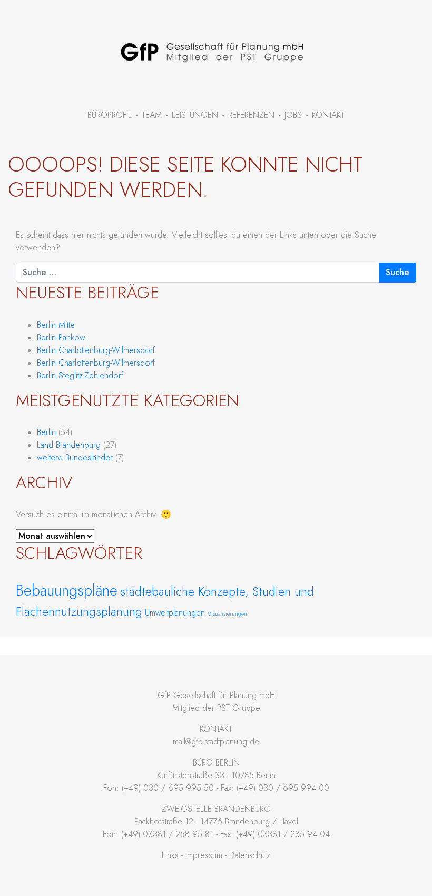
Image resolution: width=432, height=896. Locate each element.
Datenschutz (249, 855)
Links (170, 855)
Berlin (46, 432)
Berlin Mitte (56, 325)
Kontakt (328, 115)
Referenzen (251, 115)
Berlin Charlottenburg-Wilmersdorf (96, 350)
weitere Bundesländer (75, 458)
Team (152, 115)
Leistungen (195, 115)
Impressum (203, 855)
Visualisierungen (227, 614)
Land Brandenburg (69, 445)
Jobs (293, 115)
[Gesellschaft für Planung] (212, 52)
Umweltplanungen (175, 613)
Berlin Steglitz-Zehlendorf (80, 375)
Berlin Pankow (61, 338)
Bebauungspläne (66, 590)
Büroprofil (109, 115)
